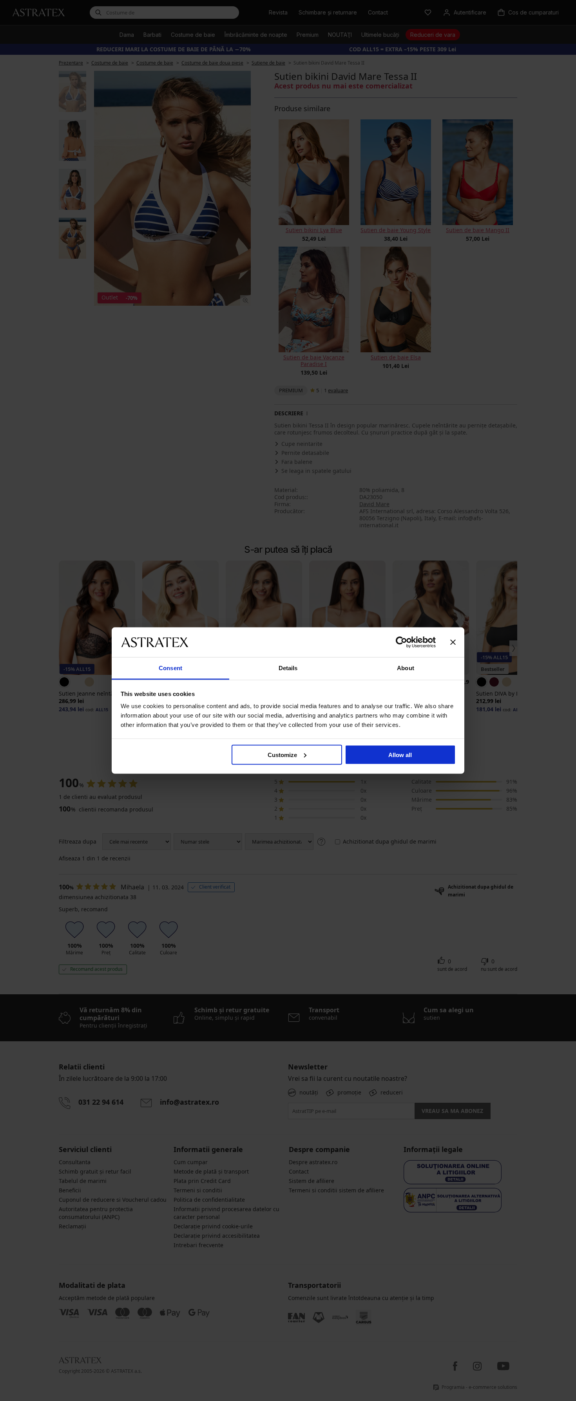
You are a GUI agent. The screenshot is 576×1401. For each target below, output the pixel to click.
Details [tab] (288, 668)
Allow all (400, 754)
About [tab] (405, 668)
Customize (282, 754)
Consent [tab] (170, 668)
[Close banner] (453, 642)
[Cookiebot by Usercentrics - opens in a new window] (401, 642)
